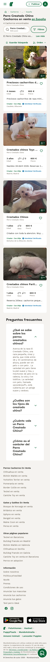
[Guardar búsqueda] (42, 653)
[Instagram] (12, 608)
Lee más (40, 36)
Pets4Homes (14, 628)
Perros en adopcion (13, 560)
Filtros (41, 29)
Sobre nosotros (11, 572)
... (22, 12)
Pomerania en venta (13, 483)
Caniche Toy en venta (14, 495)
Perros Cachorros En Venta (17, 468)
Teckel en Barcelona (13, 537)
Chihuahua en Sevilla (13, 549)
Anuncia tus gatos (12, 599)
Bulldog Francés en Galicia (16, 553)
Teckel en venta (11, 491)
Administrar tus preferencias (15, 654)
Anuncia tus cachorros (14, 595)
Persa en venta (10, 526)
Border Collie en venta (14, 487)
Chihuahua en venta (13, 472)
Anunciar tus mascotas (14, 591)
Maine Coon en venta (14, 522)
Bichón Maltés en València (16, 545)
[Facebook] (6, 608)
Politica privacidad (12, 576)
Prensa (6, 583)
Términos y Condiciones (18, 650)
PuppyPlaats (9, 632)
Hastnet (28, 628)
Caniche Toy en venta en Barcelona (21, 557)
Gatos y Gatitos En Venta (16, 502)
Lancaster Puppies (31, 636)
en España (39, 19)
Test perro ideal (11, 603)
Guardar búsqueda (18, 42)
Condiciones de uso (13, 587)
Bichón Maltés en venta (15, 476)
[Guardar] (41, 83)
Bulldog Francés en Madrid (16, 541)
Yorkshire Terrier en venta (16, 479)
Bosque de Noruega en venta (17, 506)
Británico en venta (12, 510)
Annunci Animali (11, 636)
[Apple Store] (37, 620)
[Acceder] (45, 4)
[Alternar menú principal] (5, 4)
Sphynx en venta (11, 514)
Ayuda (6, 579)
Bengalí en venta (11, 518)
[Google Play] (13, 620)
